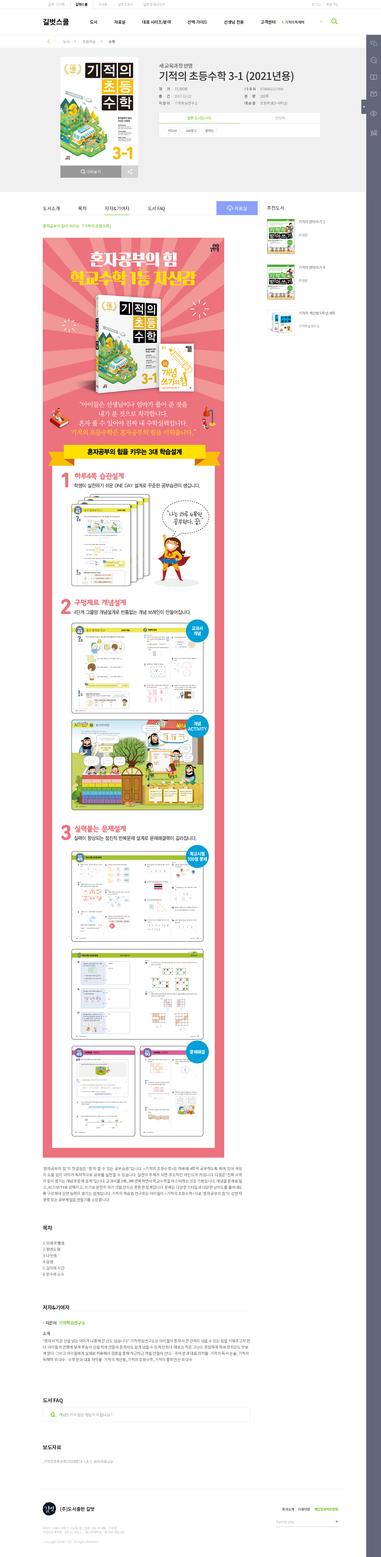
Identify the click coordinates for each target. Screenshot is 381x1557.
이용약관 (304, 1509)
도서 (93, 22)
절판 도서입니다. (199, 117)
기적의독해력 (293, 22)
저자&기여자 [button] (117, 208)
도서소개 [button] (51, 208)
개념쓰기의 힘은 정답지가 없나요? (85, 1414)
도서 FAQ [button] (156, 208)
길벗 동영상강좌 (154, 4)
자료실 (119, 22)
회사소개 (288, 1509)
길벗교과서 (125, 4)
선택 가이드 (197, 22)
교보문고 (191, 130)
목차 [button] (82, 208)
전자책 (280, 117)
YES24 (172, 130)
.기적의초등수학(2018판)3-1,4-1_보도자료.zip (78, 1461)
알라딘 (209, 130)
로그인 (316, 4)
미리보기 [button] (94, 171)
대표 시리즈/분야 (156, 22)
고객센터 (268, 22)
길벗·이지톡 (56, 4)
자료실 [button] (240, 208)
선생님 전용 (234, 22)
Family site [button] (285, 1521)
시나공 (102, 4)
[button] (129, 172)
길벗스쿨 (81, 4)
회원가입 (332, 4)
